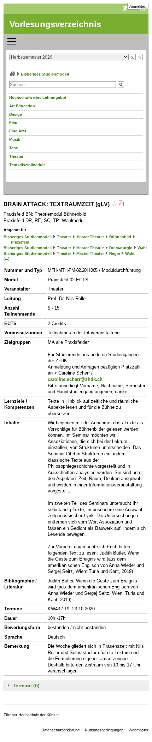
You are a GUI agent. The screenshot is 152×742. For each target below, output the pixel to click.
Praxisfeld (20, 242)
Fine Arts (17, 131)
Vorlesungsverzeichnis (55, 24)
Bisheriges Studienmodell (45, 74)
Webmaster (138, 730)
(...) (7, 258)
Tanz (13, 148)
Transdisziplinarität (27, 165)
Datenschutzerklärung (60, 730)
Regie (114, 253)
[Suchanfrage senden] (121, 84)
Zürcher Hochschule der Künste (31, 715)
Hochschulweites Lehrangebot (37, 97)
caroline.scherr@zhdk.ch (75, 379)
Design (15, 114)
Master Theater (90, 237)
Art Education (22, 106)
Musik (14, 139)
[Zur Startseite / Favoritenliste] (12, 74)
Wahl (142, 248)
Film (13, 122)
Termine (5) (26, 685)
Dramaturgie (120, 248)
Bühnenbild (120, 237)
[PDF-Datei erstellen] (121, 204)
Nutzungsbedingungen (104, 730)
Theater (16, 156)
